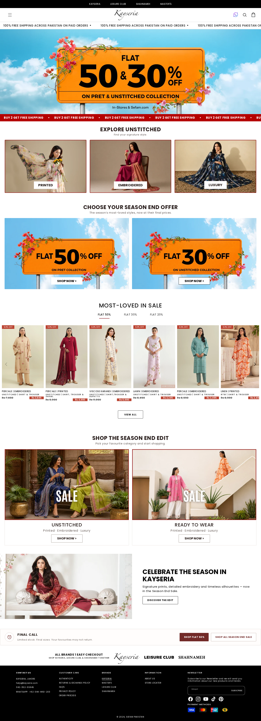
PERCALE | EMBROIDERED (16, 391)
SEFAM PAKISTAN (135, 716)
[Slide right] (255, 364)
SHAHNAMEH (143, 4)
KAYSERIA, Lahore (25, 678)
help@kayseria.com (27, 683)
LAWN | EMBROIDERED (146, 391)
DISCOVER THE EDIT (160, 600)
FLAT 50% (104, 314)
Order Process (67, 695)
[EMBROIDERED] (130, 166)
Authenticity (66, 679)
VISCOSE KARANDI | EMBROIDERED (109, 391)
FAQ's (62, 687)
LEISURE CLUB (118, 4)
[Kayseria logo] (126, 15)
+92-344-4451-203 (39, 691)
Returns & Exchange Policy (74, 682)
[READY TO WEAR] (194, 497)
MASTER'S (166, 4)
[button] (10, 15)
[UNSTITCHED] (67, 497)
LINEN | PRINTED (230, 391)
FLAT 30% (130, 314)
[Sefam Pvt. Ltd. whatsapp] (235, 15)
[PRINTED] (45, 166)
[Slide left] (6, 364)
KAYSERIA (94, 4)
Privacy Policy (67, 691)
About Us (150, 679)
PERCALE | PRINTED (57, 391)
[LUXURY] (215, 166)
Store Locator (153, 682)
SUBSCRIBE (236, 690)
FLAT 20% (156, 314)
